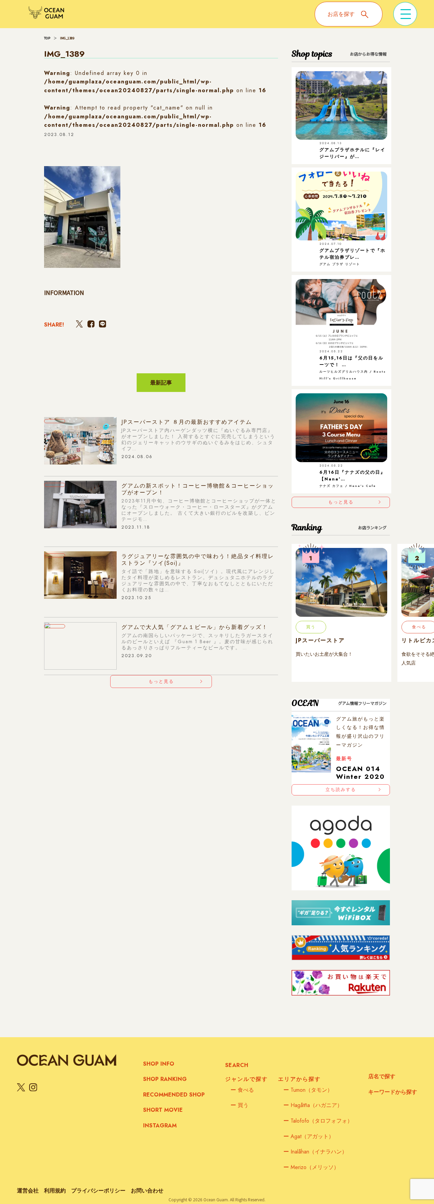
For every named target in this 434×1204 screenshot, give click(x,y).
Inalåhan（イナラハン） (315, 1152)
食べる (242, 1090)
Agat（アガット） (308, 1136)
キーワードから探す (392, 1092)
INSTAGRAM (160, 1125)
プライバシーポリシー (98, 1191)
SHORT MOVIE (163, 1110)
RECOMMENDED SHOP (174, 1095)
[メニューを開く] (405, 14)
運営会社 (28, 1191)
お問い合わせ (147, 1191)
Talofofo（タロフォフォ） (318, 1121)
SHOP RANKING (165, 1079)
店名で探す (381, 1076)
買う (240, 1105)
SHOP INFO (158, 1064)
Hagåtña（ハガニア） (312, 1105)
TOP (47, 38)
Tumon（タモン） (308, 1090)
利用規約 (55, 1191)
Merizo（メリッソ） (311, 1167)
